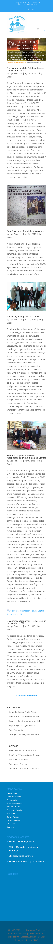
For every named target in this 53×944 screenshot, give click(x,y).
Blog (40, 73)
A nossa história (13, 807)
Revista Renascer (13, 817)
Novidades (11, 813)
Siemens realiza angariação (21, 841)
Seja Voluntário (16, 730)
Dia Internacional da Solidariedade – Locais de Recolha (25, 69)
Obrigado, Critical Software (21, 856)
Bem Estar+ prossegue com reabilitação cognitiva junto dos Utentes (26, 456)
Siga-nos (10, 827)
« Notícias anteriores (26, 695)
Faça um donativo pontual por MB (25, 721)
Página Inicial (12, 793)
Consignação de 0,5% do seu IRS (24, 734)
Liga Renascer (15, 73)
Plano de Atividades (15, 803)
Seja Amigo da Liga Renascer (22, 725)
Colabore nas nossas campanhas (24, 768)
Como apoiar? (12, 800)
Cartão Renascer (13, 820)
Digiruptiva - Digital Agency (22, 936)
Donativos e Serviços (18, 759)
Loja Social (11, 823)
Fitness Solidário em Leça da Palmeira (26, 861)
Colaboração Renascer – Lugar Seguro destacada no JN (26, 622)
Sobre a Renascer (14, 797)
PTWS (35, 940)
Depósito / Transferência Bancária (25, 716)
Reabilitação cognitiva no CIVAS (23, 316)
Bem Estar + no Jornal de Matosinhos (25, 231)
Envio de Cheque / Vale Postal (22, 712)
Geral (9, 76)
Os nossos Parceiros (15, 810)
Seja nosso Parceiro (18, 764)
